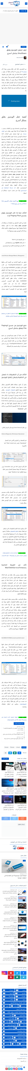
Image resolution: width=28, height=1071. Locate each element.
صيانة (21, 1018)
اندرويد (8, 993)
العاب (7, 1015)
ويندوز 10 (24, 72)
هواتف (6, 1021)
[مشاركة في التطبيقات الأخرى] (5, 753)
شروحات (23, 46)
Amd (22, 1025)
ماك (14, 1043)
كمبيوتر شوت (8, 1066)
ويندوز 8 (6, 747)
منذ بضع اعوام (19, 726)
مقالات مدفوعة (19, 1037)
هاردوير (20, 993)
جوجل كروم (20, 1015)
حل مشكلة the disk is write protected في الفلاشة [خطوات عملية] (9, 921)
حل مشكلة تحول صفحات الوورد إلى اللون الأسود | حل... (8, 774)
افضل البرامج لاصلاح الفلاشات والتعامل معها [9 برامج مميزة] (9, 892)
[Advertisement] (14, 29)
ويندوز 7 (15, 1047)
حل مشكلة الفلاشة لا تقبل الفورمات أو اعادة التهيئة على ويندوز (10, 936)
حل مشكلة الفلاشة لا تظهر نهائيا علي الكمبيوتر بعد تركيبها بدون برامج (9, 952)
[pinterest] (11, 977)
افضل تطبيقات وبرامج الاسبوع (14, 1002)
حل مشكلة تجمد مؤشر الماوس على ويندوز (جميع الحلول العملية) (20, 791)
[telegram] (23, 977)
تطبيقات (21, 996)
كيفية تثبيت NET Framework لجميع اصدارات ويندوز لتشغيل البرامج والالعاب (10, 928)
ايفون (6, 1006)
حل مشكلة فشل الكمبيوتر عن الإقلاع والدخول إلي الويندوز (8, 807)
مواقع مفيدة (9, 1018)
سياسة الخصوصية (21, 1058)
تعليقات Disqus (14, 818)
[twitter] (17, 973)
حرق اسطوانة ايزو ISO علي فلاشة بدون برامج (13, 734)
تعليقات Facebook (6, 818)
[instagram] (4, 973)
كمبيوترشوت (23, 704)
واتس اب (7, 1037)
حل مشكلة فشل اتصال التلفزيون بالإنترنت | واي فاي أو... (20, 807)
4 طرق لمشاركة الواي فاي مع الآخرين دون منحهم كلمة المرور (10, 959)
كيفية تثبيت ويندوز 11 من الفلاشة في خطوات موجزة (15, 877)
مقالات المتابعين (14, 1034)
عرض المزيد (5, 758)
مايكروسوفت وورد (9, 1025)
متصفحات (8, 1028)
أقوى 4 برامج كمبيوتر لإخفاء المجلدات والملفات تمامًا (10, 10)
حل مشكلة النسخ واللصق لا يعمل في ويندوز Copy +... (21, 774)
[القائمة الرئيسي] (26, 3)
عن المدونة (23, 1061)
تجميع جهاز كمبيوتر (14, 1009)
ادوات (22, 1021)
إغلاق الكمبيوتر (14, 531)
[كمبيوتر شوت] (14, 3)
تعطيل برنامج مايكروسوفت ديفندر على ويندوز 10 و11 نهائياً (10, 913)
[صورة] (22, 892)
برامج (21, 999)
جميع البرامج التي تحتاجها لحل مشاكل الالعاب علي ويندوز (10, 906)
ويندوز (20, 990)
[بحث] (2, 3)
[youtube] (11, 973)
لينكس (22, 1043)
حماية (14, 1006)
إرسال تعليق (21, 824)
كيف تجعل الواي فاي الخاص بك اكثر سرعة (13, 738)
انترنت (22, 1006)
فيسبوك (15, 1021)
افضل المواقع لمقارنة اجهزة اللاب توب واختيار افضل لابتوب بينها (10, 944)
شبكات (8, 999)
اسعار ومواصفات (14, 1031)
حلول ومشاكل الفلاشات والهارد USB (14, 1012)
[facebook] (23, 973)
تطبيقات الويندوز (10, 390)
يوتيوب (6, 1043)
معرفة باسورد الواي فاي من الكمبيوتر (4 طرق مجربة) (10, 899)
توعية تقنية (21, 1028)
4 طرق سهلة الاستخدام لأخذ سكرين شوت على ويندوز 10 (8, 791)
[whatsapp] (17, 977)
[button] (19, 753)
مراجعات (20, 1040)
